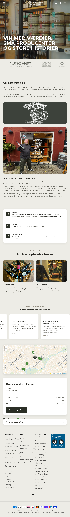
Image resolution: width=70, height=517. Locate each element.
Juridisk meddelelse (58, 512)
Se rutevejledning (17, 410)
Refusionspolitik (48, 510)
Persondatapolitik (27, 452)
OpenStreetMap (59, 373)
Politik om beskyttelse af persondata (18, 512)
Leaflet (52, 373)
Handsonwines (26, 510)
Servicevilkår (35, 512)
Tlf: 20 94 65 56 (11, 458)
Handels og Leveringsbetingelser (28, 447)
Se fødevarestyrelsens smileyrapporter (27, 459)
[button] (4, 3)
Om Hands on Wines (25, 440)
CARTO (64, 373)
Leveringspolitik (46, 512)
